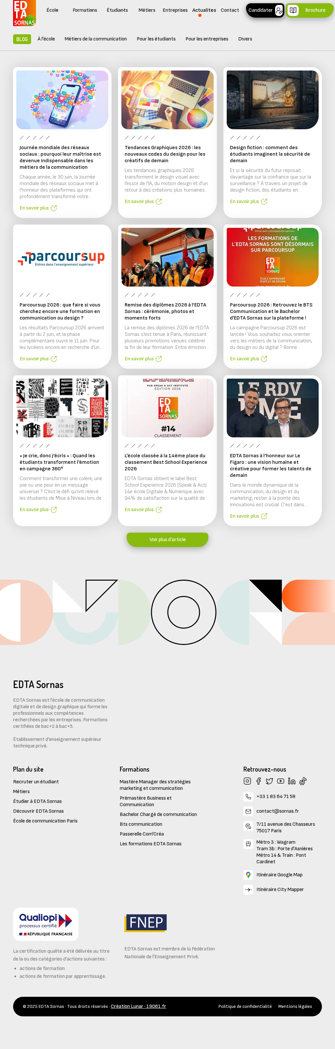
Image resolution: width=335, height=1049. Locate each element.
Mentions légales (295, 1006)
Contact (230, 10)
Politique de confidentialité (245, 1006)
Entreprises (175, 10)
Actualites (204, 10)
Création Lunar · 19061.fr (138, 1006)
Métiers (147, 10)
